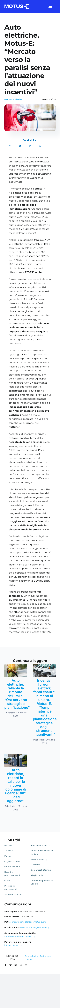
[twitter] (10, 965)
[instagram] (16, 965)
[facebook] (5, 965)
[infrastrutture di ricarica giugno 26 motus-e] (15, 755)
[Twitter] (20, 146)
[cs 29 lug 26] (44, 665)
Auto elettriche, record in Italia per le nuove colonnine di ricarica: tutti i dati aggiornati (15, 785)
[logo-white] (16, 4)
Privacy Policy (31, 956)
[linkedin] (21, 965)
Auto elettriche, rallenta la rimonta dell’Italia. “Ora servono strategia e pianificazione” (17, 694)
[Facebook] (10, 146)
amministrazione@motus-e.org (19, 936)
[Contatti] (26, 965)
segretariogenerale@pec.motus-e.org (27, 922)
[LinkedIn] (30, 146)
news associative (13, 99)
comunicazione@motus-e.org (35, 927)
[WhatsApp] (40, 146)
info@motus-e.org (13, 945)
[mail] (31, 965)
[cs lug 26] (15, 665)
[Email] (50, 146)
